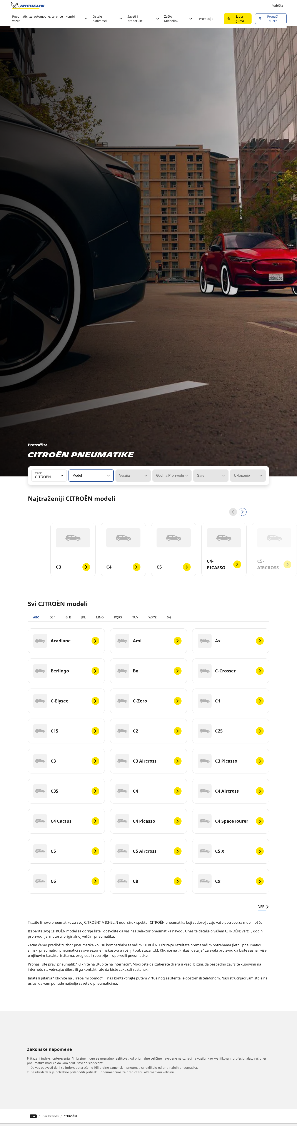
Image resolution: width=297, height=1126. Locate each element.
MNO (100, 617)
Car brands (50, 1116)
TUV (135, 617)
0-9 (169, 617)
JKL (83, 617)
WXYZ (152, 617)
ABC (36, 617)
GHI (68, 617)
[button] (61, 475)
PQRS (118, 617)
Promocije (206, 19)
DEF (52, 617)
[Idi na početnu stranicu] (27, 6)
